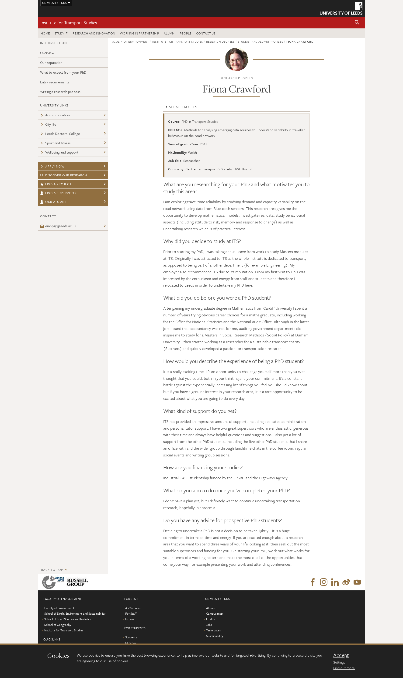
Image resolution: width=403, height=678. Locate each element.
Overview (47, 52)
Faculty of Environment (130, 41)
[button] (357, 22)
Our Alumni (55, 201)
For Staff (130, 613)
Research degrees (220, 41)
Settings (339, 662)
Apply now (55, 166)
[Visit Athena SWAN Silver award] (54, 582)
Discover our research (66, 175)
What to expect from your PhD (63, 72)
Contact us (205, 33)
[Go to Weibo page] (346, 582)
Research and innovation (94, 33)
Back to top (52, 569)
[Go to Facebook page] (312, 582)
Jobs (209, 624)
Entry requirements (54, 82)
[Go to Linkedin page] (335, 582)
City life (50, 124)
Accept (341, 655)
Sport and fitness (57, 142)
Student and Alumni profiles (260, 41)
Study (59, 33)
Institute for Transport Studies (69, 22)
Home (45, 33)
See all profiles (182, 106)
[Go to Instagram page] (323, 582)
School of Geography (57, 624)
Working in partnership (139, 33)
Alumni (169, 33)
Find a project (58, 183)
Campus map (214, 613)
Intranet (130, 619)
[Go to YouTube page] (357, 582)
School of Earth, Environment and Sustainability (74, 613)
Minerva (130, 642)
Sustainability (214, 635)
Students (131, 637)
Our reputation (51, 62)
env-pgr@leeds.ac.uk (60, 225)
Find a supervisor (60, 192)
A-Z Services (133, 608)
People (185, 33)
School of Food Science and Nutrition (68, 619)
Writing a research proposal (60, 91)
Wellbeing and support (61, 152)
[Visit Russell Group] (78, 582)
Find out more (344, 667)
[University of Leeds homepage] (341, 8)
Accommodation (57, 114)
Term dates (213, 630)
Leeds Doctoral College (62, 133)
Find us (210, 619)
